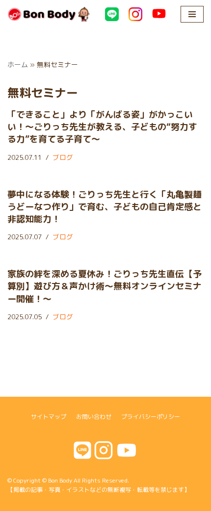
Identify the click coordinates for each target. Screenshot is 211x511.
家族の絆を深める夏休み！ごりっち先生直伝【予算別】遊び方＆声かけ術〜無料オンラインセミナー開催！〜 (104, 286)
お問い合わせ (93, 416)
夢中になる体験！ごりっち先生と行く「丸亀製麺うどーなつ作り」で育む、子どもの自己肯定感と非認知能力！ (104, 206)
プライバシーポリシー (150, 416)
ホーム (17, 64)
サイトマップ (48, 416)
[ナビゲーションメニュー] (192, 14)
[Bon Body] (48, 14)
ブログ (63, 157)
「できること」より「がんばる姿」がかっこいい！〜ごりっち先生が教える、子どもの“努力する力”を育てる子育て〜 (102, 126)
